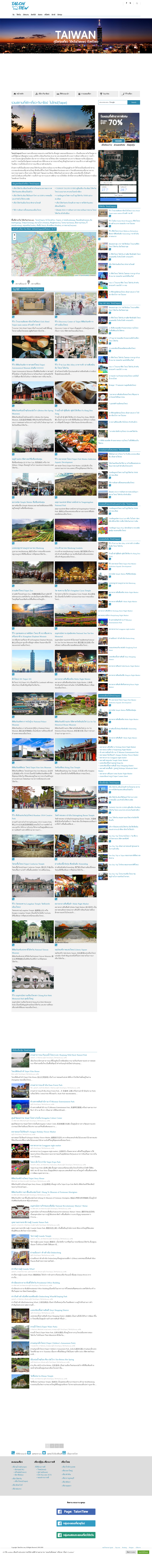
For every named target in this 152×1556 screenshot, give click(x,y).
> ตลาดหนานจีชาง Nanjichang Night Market (114, 750)
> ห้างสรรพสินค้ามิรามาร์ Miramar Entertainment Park (118, 752)
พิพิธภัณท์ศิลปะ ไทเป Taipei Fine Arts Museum (31, 767)
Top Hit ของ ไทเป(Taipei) (110, 303)
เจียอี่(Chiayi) (41, 225)
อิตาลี (53, 14)
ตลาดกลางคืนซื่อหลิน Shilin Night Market (72, 679)
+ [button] (14, 235)
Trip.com (117, 1547)
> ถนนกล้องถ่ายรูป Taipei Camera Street (113, 776)
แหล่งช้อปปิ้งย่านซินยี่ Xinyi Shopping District (49, 1310)
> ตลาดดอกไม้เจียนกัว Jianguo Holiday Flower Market (118, 755)
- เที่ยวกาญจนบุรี (67, 1478)
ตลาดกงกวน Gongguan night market (45, 1145)
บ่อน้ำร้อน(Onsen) (35, 1362)
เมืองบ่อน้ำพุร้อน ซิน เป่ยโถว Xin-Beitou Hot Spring (52, 1359)
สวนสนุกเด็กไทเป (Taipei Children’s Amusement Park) (52, 1343)
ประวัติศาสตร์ (15, 1121)
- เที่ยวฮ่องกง (16, 1489)
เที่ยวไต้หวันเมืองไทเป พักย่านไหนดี (27, 203)
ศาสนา (38, 1239)
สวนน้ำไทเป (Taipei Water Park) (43, 1327)
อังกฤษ (59, 14)
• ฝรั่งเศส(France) (20, 1472)
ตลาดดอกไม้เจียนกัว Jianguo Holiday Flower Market (33, 1132)
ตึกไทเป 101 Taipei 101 (21, 679)
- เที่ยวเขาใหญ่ (67, 1471)
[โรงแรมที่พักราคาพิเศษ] (118, 146)
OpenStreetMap (84, 275)
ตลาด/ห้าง (33, 1165)
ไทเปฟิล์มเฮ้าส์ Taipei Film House (25, 1071)
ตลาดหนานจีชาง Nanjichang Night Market (113, 615)
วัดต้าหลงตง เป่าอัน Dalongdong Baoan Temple (74, 815)
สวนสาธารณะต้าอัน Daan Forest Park (46, 1085)
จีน (13, 14)
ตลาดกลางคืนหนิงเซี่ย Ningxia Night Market (124, 675)
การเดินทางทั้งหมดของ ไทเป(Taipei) (114, 449)
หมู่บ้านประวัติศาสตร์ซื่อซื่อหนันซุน (27, 459)
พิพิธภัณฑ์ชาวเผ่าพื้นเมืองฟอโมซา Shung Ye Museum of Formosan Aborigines (44, 1192)
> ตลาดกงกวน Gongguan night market (112, 758)
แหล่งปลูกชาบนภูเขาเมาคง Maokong (28, 548)
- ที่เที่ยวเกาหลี (39, 1467)
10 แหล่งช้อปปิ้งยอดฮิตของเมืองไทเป (122, 348)
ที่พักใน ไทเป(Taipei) (107, 206)
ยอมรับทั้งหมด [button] (143, 1552)
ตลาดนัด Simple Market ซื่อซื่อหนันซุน (28, 502)
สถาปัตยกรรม (45, 1165)
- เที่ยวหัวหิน (66, 1474)
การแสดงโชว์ (34, 1346)
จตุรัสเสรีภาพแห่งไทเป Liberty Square (71, 950)
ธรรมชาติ (20, 1225)
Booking (124, 1547)
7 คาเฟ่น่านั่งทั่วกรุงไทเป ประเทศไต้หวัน (123, 431)
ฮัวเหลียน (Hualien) (54, 225)
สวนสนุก (54, 1329)
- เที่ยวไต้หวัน (16, 1479)
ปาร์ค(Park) (39, 1058)
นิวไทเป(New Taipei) (53, 220)
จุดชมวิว (32, 1058)
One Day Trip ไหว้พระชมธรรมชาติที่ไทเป (124, 865)
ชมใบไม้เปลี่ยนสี (44, 1088)
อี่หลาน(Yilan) (80, 223)
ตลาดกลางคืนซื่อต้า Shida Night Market (72, 904)
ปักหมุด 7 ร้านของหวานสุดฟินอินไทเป (122, 385)
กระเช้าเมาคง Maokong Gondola (69, 548)
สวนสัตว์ (33, 1225)
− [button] (14, 238)
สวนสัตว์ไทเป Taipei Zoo (22, 590)
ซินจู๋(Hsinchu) (55, 223)
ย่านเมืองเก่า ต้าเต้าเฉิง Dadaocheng (45, 1252)
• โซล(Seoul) (41, 1469)
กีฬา (31, 1088)
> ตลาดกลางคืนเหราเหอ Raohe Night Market (115, 774)
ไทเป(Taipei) (40, 220)
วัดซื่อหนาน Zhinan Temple (41, 1376)
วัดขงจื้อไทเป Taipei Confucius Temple (28, 864)
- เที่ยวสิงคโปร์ (17, 1485)
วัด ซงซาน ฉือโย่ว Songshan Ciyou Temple (73, 590)
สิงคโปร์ (33, 14)
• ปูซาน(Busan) (42, 1472)
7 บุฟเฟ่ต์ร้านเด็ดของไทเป (118, 404)
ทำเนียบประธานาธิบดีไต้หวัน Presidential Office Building (35, 1283)
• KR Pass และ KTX (44, 1475)
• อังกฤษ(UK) (19, 1469)
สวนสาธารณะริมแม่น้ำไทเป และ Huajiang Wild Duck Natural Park (58, 1055)
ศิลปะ (13, 1074)
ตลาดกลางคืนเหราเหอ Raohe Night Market (124, 666)
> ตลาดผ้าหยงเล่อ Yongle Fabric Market (113, 760)
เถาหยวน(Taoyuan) (69, 225)
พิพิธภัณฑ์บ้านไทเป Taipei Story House (27, 1178)
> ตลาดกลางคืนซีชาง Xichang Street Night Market (117, 747)
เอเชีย (65, 1058)
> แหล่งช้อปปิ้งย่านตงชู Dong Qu (110, 763)
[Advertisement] (76, 71)
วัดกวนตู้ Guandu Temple (40, 1236)
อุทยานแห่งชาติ (32, 1272)
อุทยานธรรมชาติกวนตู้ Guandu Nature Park (29, 1222)
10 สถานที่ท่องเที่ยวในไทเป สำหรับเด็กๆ (123, 422)
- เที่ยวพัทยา (66, 1482)
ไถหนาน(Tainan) (67, 223)
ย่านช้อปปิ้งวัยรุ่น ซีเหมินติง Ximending (71, 864)
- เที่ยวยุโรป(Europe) (19, 1467)
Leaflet (76, 275)
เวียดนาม (26, 14)
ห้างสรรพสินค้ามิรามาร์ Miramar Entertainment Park (52, 1102)
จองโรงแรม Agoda (107, 1547)
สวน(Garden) (53, 1165)
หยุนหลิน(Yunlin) (29, 225)
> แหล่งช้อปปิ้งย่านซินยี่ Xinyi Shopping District (115, 766)
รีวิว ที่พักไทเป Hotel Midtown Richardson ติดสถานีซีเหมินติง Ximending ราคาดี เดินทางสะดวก (124, 233)
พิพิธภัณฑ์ (23, 1121)
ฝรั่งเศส (47, 14)
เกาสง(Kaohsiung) (68, 220)
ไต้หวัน (19, 14)
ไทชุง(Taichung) (28, 223)
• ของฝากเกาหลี (42, 1477)
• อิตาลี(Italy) (18, 1475)
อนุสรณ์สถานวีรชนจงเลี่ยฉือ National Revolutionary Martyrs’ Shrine (59, 1206)
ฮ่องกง (40, 14)
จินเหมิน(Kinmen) (82, 220)
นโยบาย (138, 1547)
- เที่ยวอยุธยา (66, 1486)
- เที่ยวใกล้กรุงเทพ (68, 1467)
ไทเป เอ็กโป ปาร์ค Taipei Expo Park (45, 1162)
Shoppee (131, 1547)
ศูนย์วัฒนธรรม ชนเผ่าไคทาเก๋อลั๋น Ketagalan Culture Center (36, 1118)
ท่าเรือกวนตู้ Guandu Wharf (22, 1269)
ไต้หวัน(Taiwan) (58, 1058)
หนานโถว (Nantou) (42, 223)
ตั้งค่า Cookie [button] (131, 1552)
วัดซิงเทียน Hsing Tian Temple (67, 767)
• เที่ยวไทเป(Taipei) (21, 1481)
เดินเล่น (59, 1165)
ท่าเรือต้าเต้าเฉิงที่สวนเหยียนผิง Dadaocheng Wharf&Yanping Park (39, 1296)
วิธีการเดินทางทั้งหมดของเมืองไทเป (27, 210)
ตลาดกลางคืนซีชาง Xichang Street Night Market (115, 611)
